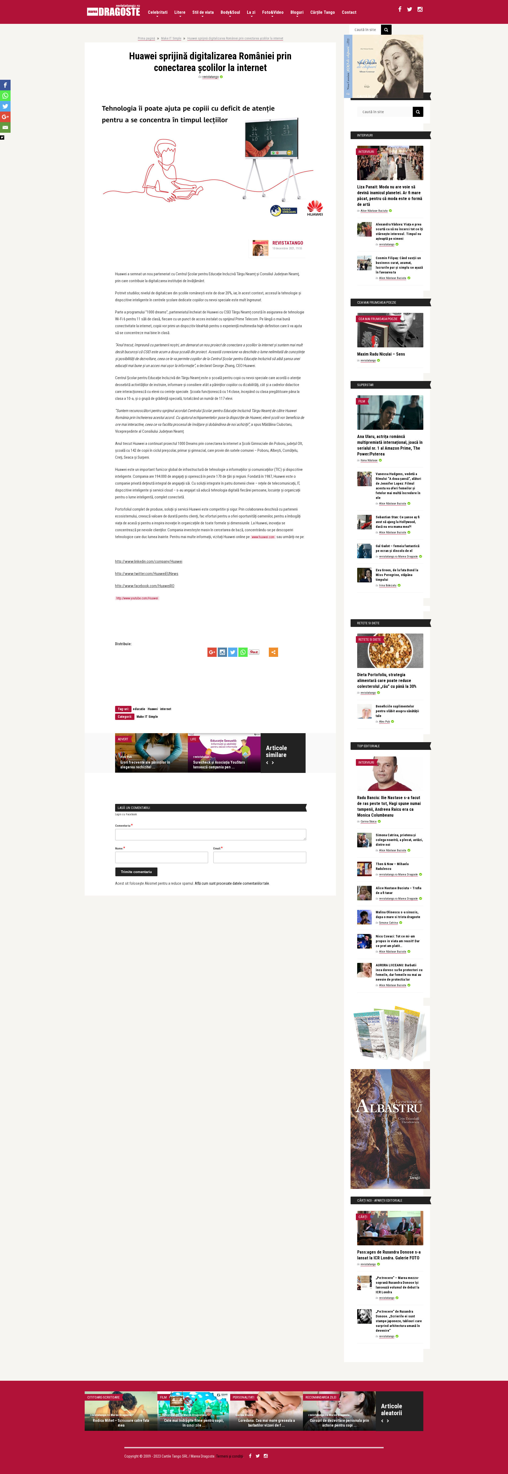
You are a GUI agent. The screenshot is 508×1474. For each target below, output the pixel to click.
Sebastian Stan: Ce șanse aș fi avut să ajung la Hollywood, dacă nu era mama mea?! (398, 522)
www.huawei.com (263, 537)
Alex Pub (126, 757)
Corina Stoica (369, 821)
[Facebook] (5, 85)
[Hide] (2, 137)
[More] (273, 652)
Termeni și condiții (229, 1456)
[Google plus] (212, 652)
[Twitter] (232, 652)
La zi (251, 12)
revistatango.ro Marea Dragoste (398, 556)
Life (193, 739)
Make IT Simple (171, 38)
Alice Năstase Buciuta (374, 211)
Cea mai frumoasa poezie (378, 319)
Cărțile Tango (322, 12)
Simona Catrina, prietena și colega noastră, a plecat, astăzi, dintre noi (399, 840)
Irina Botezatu (387, 585)
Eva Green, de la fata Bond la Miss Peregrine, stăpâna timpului (397, 575)
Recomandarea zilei (321, 1397)
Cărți (363, 1217)
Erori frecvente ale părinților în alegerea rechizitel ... (145, 764)
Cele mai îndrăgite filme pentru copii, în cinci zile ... (194, 1422)
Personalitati (243, 1397)
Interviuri (366, 152)
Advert (123, 739)
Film (362, 401)
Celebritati (157, 12)
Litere (179, 12)
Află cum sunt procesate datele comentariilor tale (232, 883)
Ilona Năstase (369, 460)
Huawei (153, 709)
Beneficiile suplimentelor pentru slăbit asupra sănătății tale (397, 711)
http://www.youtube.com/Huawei (137, 598)
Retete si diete (370, 639)
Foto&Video (273, 12)
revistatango (210, 77)
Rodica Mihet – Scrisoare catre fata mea (121, 1422)
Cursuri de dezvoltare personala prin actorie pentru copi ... (339, 1422)
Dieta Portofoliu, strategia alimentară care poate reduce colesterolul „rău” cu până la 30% (386, 680)
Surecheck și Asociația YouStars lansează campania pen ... (219, 764)
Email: (218, 848)
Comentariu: (124, 825)
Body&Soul (230, 12)
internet (165, 709)
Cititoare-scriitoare (103, 1397)
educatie (139, 709)
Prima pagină (146, 38)
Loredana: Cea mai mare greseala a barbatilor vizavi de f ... (266, 1422)
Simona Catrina (388, 922)
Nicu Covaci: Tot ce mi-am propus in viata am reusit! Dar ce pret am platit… (398, 941)
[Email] (5, 127)
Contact (349, 12)
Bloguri (297, 12)
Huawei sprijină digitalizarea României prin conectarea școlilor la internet (235, 38)
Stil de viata (203, 12)
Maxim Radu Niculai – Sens (381, 354)
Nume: (120, 848)
